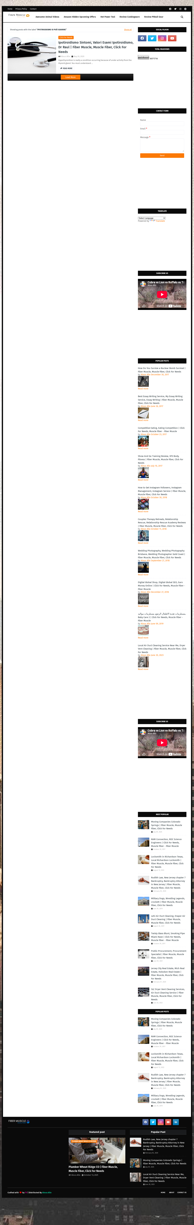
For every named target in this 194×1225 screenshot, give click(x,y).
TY (26, 1192)
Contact (33, 9)
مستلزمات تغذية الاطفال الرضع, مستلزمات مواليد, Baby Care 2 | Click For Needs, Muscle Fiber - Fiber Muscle (162, 617)
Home (10, 9)
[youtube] (172, 38)
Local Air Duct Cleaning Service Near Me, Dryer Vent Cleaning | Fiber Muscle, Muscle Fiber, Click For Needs (162, 649)
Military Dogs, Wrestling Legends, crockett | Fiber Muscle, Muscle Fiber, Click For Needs (168, 902)
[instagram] (180, 9)
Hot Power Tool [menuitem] (107, 17)
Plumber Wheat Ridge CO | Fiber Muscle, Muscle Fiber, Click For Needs (93, 1169)
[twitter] (175, 9)
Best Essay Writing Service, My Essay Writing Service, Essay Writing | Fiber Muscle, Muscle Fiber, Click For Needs (160, 399)
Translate (160, 221)
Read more (143, 388)
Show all (128, 29)
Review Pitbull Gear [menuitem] (153, 17)
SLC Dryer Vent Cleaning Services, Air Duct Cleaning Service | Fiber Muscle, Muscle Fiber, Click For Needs (168, 994)
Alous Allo (65, 56)
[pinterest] (185, 9)
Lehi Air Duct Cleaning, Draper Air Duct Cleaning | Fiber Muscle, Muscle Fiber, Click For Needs (168, 919)
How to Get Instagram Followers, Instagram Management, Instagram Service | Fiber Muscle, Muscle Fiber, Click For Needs (162, 491)
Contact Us (181, 1193)
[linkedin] (176, 1122)
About (171, 1193)
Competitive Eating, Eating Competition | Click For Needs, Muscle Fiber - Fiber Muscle (161, 430)
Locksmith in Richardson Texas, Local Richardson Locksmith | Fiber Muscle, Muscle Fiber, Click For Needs (167, 861)
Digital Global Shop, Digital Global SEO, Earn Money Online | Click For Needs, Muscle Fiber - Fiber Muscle (161, 585)
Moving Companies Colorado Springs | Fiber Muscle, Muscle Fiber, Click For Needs (166, 825)
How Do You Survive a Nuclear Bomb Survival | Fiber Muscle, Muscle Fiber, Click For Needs (162, 370)
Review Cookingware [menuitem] (130, 17)
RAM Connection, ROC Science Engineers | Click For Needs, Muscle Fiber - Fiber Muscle (166, 842)
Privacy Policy (21, 9)
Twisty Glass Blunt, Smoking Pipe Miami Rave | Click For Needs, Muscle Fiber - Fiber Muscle (168, 937)
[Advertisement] (162, 84)
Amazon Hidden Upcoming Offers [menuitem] (80, 17)
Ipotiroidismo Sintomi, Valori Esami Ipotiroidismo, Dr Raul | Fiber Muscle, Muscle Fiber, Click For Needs (95, 47)
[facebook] (170, 9)
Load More (70, 77)
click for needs (66, 37)
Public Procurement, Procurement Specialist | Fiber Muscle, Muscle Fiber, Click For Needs (168, 954)
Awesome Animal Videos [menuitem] (47, 17)
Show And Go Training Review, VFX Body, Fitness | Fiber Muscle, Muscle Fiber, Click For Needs (160, 459)
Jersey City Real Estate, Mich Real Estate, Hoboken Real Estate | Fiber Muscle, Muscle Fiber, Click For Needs (167, 973)
